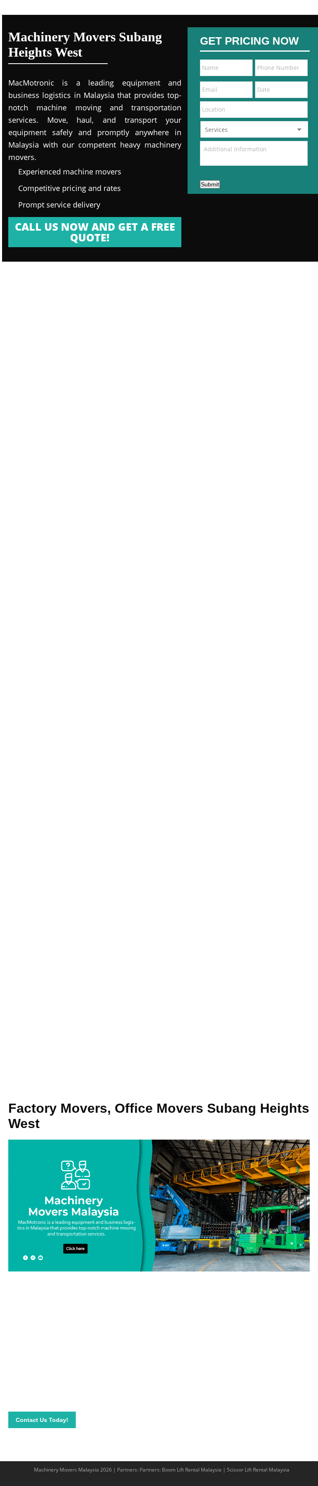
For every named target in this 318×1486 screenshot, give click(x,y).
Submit (210, 184)
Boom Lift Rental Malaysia (192, 1469)
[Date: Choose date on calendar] (299, 90)
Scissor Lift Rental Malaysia (258, 1469)
